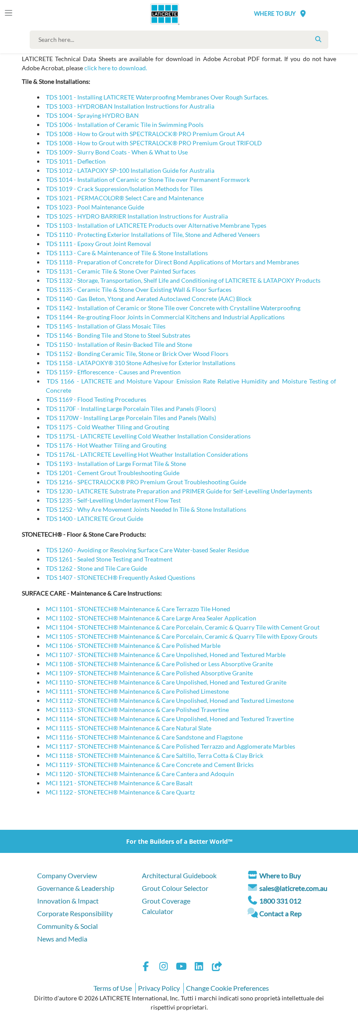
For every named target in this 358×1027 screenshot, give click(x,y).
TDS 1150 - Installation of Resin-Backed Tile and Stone (119, 344)
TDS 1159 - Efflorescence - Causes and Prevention (113, 372)
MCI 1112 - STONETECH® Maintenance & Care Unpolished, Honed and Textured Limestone (170, 700)
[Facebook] (146, 967)
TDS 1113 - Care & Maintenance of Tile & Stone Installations (127, 253)
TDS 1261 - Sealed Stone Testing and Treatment (109, 559)
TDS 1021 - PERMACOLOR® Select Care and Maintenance (125, 198)
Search (318, 39)
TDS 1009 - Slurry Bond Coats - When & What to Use (117, 152)
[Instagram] (164, 967)
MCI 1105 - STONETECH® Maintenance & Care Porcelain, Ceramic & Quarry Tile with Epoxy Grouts (181, 636)
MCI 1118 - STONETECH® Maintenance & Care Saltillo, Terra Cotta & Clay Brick (154, 755)
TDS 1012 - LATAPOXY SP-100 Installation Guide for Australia (130, 170)
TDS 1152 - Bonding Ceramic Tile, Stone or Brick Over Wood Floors (137, 353)
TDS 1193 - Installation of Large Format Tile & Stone (116, 463)
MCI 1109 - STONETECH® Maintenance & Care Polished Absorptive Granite (149, 673)
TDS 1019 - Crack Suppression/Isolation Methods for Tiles (124, 188)
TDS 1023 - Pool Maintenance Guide (95, 207)
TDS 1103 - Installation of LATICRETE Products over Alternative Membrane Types (156, 225)
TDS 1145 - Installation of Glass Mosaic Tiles (105, 326)
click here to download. (115, 68)
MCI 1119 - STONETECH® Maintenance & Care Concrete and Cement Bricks (150, 764)
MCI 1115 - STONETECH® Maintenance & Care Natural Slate (128, 728)
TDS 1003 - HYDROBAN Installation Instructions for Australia (130, 106)
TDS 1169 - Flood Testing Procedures (96, 399)
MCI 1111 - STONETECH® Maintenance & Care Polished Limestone (137, 691)
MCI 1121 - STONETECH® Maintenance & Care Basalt (119, 783)
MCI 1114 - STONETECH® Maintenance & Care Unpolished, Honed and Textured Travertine (170, 718)
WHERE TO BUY (275, 13)
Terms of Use (112, 988)
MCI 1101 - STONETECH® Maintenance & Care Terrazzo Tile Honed (138, 609)
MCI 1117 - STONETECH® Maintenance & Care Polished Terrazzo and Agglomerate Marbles (170, 746)
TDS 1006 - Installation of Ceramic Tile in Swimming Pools (124, 124)
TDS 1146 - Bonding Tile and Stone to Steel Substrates (118, 335)
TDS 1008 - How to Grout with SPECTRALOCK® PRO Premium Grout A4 (145, 133)
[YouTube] (181, 967)
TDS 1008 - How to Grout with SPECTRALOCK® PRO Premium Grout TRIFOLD (154, 143)
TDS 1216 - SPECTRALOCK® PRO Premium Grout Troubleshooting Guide (146, 482)
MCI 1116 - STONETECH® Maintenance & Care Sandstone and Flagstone (144, 737)
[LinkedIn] (199, 967)
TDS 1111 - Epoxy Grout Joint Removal (98, 243)
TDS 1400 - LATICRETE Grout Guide (94, 518)
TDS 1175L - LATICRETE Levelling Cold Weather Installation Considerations (148, 436)
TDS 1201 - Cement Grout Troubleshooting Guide (112, 472)
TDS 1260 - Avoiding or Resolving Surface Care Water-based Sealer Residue (147, 550)
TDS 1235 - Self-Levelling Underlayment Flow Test (113, 500)
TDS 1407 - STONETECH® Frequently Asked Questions (120, 577)
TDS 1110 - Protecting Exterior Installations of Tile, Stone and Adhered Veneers (153, 234)
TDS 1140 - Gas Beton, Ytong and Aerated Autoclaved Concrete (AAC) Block (148, 298)
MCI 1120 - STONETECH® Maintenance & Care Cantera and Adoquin (140, 773)
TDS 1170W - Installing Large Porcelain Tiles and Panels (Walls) (131, 417)
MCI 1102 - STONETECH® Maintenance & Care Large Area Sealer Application (151, 618)
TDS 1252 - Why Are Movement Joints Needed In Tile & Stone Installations (146, 509)
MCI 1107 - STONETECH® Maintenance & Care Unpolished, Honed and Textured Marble (166, 654)
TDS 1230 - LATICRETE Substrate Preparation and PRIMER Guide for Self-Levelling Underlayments (179, 491)
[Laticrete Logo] (161, 14)
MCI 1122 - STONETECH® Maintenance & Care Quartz (120, 792)
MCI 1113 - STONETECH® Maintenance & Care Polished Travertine (137, 709)
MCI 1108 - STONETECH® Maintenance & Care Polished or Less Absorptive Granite (159, 664)
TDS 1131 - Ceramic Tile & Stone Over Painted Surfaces (121, 271)
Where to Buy (280, 875)
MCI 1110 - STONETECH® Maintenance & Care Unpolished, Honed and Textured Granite (166, 682)
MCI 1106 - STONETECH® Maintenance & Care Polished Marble (133, 645)
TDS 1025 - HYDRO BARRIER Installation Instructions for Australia (137, 216)
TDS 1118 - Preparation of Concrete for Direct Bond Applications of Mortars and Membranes (172, 262)
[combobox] (181, 40)
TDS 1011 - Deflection (76, 161)
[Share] (216, 967)
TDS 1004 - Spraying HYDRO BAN (92, 115)
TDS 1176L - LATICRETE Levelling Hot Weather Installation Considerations (147, 454)
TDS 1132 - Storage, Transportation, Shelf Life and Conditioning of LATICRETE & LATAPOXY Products (183, 280)
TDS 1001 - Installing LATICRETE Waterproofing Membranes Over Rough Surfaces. (157, 97)
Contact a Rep (280, 913)
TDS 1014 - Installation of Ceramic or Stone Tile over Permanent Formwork (148, 179)
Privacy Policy (159, 988)
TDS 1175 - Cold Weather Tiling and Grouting (107, 427)
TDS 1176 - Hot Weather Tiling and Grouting (106, 445)
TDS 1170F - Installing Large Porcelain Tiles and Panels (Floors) (131, 408)
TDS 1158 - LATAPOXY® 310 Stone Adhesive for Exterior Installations (140, 362)
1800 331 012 (280, 901)
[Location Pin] (303, 13)
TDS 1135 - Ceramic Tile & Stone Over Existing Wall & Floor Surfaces (138, 289)
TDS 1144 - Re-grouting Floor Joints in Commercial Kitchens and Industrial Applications (165, 317)
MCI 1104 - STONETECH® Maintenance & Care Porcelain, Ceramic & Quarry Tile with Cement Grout (183, 627)
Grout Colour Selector (175, 888)
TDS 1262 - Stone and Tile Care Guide (96, 568)
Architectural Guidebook (179, 875)
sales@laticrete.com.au (293, 888)
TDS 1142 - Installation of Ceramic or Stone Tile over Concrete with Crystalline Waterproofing (173, 308)
